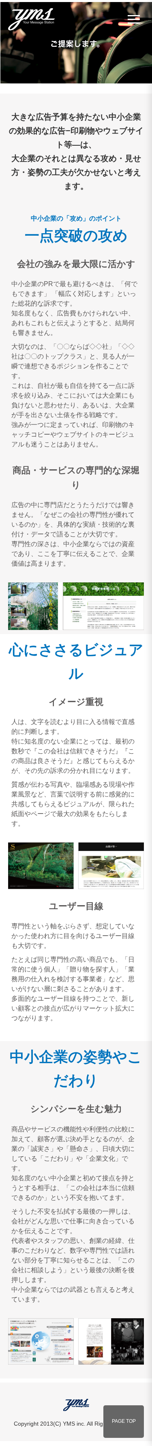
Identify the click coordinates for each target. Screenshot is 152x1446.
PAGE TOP (124, 1421)
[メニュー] (134, 19)
